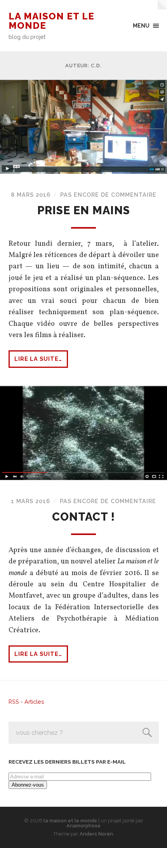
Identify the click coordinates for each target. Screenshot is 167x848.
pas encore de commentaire (108, 194)
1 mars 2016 (30, 501)
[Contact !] (83, 433)
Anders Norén (96, 834)
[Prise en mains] (83, 127)
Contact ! (83, 516)
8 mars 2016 (30, 194)
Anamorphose (83, 826)
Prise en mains (83, 210)
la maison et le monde (51, 20)
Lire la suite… (38, 358)
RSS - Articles (26, 701)
